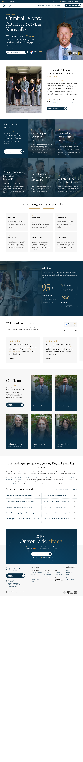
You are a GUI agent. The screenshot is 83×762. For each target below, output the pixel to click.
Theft (4, 191)
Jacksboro (20, 479)
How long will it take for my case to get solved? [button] (20, 501)
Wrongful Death (34, 154)
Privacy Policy (69, 577)
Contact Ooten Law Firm (11, 483)
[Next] (76, 330)
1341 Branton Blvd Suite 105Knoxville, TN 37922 (14, 585)
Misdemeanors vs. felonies (37, 572)
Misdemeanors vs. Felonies (9, 177)
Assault (4, 180)
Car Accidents (34, 146)
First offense (57, 572)
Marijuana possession (36, 577)
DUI (56, 570)
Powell (16, 477)
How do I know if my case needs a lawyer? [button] (56, 507)
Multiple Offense (62, 152)
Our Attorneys (69, 572)
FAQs (67, 574)
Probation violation (35, 579)
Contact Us (74, 489)
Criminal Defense (35, 570)
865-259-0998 (11, 581)
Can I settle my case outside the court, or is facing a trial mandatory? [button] (22, 519)
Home (67, 570)
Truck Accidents (34, 149)
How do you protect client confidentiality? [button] (56, 518)
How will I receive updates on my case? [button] (55, 495)
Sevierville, (45, 477)
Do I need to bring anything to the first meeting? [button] (20, 513)
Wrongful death (47, 577)
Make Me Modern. (17, 592)
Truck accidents (47, 574)
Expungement (6, 183)
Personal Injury (47, 570)
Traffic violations (35, 583)
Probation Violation (7, 188)
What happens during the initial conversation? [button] (19, 495)
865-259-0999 (55, 1)
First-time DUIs (61, 149)
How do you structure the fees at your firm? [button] (19, 507)
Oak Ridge (20, 477)
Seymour (34, 477)
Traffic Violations (7, 193)
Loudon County (70, 477)
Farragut (38, 477)
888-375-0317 (35, 557)
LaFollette (13, 479)
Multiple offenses (58, 574)
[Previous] (64, 330)
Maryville (25, 477)
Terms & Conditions (70, 579)
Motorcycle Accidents (36, 152)
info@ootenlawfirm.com (66, 1)
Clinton (29, 477)
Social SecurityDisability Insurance (59, 580)
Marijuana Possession (8, 185)
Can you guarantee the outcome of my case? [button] (57, 513)
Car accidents (47, 572)
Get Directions (78, 1)
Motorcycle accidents (48, 576)
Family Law (57, 577)
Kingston (8, 479)
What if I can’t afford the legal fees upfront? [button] (56, 501)
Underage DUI (61, 154)
